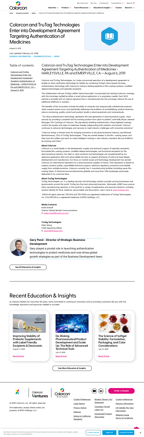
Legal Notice (79, 404)
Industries (52, 8)
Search (129, 3)
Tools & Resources (81, 8)
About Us (128, 8)
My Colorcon (82, 3)
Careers (118, 8)
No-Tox (94, 3)
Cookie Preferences (82, 400)
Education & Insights (102, 8)
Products (65, 8)
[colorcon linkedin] (101, 391)
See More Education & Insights (72, 368)
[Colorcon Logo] (18, 5)
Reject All (109, 432)
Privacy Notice (80, 408)
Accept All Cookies (126, 432)
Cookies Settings (93, 432)
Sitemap (77, 412)
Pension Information (125, 404)
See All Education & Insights (28, 267)
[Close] (140, 432)
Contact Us (103, 3)
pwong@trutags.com (53, 231)
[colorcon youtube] (94, 391)
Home (11, 13)
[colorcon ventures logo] (40, 394)
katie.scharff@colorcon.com (56, 213)
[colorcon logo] (17, 393)
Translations (116, 3)
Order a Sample (121, 391)
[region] (72, 433)
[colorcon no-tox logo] (63, 393)
